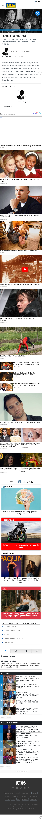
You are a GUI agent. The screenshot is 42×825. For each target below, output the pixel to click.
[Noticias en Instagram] (13, 788)
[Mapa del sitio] (29, 788)
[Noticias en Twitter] (21, 788)
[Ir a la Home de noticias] (21, 783)
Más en (13, 482)
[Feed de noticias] (24, 788)
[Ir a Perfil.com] (38, 1)
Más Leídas (5, 673)
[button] (38, 72)
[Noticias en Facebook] (17, 788)
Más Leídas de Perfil (9, 723)
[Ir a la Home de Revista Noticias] (10, 5)
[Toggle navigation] (3, 5)
